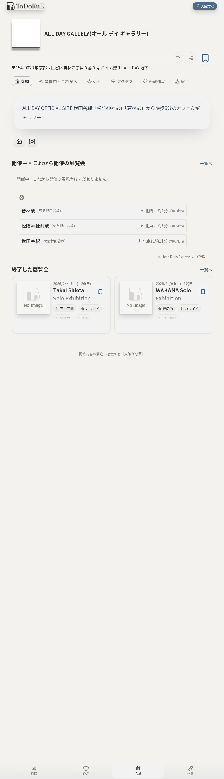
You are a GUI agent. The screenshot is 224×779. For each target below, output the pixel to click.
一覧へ (206, 163)
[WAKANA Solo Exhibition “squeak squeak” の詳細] (136, 297)
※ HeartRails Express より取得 (181, 256)
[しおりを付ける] (205, 58)
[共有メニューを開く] (191, 57)
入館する (208, 5)
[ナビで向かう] (178, 57)
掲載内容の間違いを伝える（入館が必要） (112, 353)
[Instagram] (32, 141)
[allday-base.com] (19, 141)
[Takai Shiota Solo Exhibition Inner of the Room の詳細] (33, 297)
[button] (96, 33)
